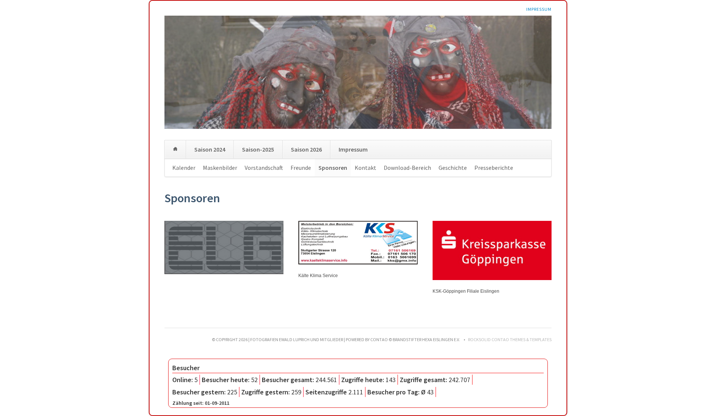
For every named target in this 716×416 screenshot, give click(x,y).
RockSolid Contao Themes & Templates (510, 339)
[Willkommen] (175, 149)
